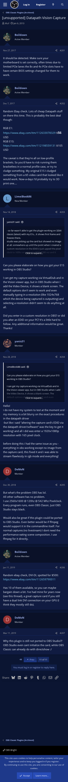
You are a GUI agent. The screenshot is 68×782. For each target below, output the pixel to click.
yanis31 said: (13, 222)
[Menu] (5, 4)
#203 (62, 212)
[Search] (62, 4)
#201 (62, 50)
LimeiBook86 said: (16, 366)
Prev (31, 659)
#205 (62, 484)
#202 (62, 103)
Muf (7, 23)
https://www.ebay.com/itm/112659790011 (29, 579)
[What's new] (53, 4)
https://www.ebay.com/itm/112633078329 (29, 133)
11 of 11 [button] (43, 659)
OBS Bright (11, 750)
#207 (62, 633)
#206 (62, 567)
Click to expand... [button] (34, 253)
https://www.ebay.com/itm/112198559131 (29, 145)
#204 (62, 356)
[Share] (56, 50)
